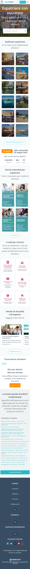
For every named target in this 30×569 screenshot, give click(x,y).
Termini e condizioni (15, 552)
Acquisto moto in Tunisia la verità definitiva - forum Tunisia (13, 436)
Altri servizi (15, 235)
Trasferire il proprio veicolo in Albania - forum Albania (14, 453)
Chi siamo (15, 499)
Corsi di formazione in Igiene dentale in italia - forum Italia (14, 424)
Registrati (23, 2)
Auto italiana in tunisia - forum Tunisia (12, 439)
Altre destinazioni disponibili (14, 142)
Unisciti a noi (15, 385)
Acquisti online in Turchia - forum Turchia (13, 462)
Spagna (4, 363)
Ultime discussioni (15, 472)
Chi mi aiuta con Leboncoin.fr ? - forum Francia (14, 458)
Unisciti (7, 151)
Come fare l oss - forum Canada (10, 427)
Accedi (16, 2)
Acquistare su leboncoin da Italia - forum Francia (14, 441)
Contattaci (15, 489)
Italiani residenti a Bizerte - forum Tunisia (13, 421)
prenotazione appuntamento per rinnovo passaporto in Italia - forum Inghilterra (12, 433)
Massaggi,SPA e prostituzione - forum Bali (13, 464)
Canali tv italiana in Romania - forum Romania (14, 460)
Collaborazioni (15, 504)
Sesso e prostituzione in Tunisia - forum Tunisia (14, 450)
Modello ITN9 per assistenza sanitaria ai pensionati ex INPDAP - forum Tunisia (12, 430)
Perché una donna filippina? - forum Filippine (14, 445)
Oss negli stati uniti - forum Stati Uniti (11, 448)
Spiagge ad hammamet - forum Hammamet (13, 455)
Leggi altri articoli (15, 351)
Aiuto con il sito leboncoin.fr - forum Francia (13, 443)
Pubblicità (15, 494)
